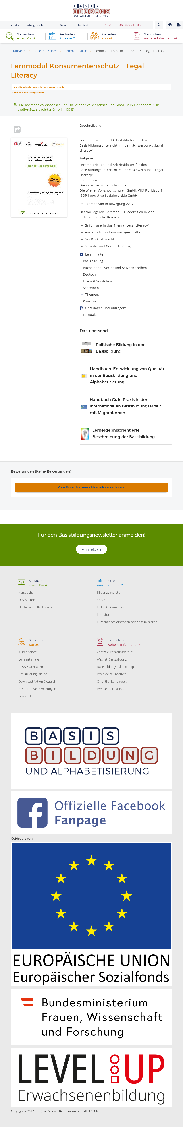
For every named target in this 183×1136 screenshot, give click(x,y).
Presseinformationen (112, 689)
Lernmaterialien (30, 659)
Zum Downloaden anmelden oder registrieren (37, 87)
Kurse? (109, 36)
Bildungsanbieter (109, 592)
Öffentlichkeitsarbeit (112, 681)
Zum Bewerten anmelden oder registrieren (91, 487)
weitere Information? (160, 36)
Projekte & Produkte (112, 674)
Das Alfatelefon (30, 600)
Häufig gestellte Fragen (35, 607)
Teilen (17, 129)
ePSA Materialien (31, 667)
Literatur (103, 614)
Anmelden (170, 25)
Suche (159, 25)
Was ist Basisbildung (112, 659)
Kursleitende (28, 652)
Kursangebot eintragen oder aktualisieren (127, 622)
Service (102, 600)
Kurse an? (67, 36)
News (63, 25)
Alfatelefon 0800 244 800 (123, 25)
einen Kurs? (26, 36)
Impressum (91, 1111)
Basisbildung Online (33, 674)
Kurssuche (26, 592)
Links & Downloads (111, 607)
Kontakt (83, 25)
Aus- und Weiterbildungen (37, 689)
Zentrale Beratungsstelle (27, 25)
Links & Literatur (31, 696)
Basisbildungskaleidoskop (115, 667)
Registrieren (178, 25)
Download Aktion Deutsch (37, 681)
